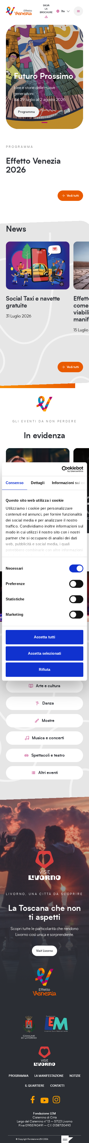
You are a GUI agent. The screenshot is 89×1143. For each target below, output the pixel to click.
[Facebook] (33, 1100)
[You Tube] (44, 1100)
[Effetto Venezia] (19, 11)
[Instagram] (56, 1100)
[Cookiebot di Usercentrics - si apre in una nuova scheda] (62, 469)
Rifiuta (44, 669)
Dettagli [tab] (37, 483)
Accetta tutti (44, 637)
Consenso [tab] (14, 483)
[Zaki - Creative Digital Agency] (67, 1139)
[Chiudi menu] (78, 11)
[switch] (76, 584)
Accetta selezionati (44, 653)
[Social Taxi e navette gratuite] (37, 265)
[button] (44, 122)
